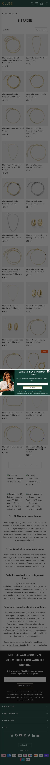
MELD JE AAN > (32, 387)
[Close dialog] (48, 371)
